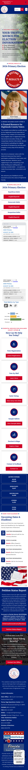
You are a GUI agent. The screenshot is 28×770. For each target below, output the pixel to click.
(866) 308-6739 (5, 728)
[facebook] (26, 2)
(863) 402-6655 (10, 707)
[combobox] (17, 9)
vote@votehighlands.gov (13, 712)
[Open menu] (26, 9)
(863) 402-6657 (8, 710)
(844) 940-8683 (5, 723)
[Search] (22, 9)
